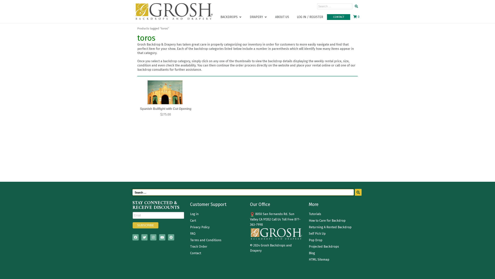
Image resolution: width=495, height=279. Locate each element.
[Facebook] (135, 237)
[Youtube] (162, 237)
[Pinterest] (171, 237)
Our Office (260, 204)
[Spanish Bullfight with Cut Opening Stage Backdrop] (165, 92)
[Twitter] (144, 237)
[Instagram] (153, 237)
